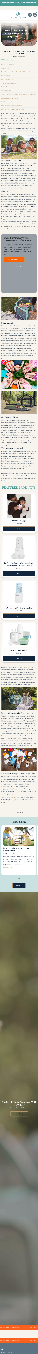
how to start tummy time (8, 481)
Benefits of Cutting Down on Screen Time (12, 109)
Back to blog (20, 812)
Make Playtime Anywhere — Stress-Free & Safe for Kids (16, 72)
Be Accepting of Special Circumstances (11, 105)
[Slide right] (23, 878)
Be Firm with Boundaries (7, 64)
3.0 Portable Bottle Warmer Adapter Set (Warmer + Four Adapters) (19, 94)
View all (18, 885)
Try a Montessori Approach (8, 83)
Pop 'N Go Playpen (6, 1352)
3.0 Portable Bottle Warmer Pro (9, 98)
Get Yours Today (18, 1114)
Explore (18, 528)
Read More (7, 867)
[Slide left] (15, 878)
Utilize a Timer (5, 68)
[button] (2, 15)
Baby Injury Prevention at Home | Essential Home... (17, 849)
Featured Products (6, 87)
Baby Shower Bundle (7, 102)
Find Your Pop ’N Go (13, 259)
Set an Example (5, 75)
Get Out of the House (7, 79)
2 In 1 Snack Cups (6, 90)
